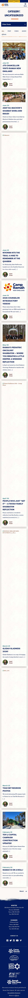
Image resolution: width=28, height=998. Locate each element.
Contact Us (14, 936)
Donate (11, 1)
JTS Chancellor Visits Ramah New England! (12, 68)
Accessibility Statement (14, 993)
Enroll (17, 1)
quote (4, 34)
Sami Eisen (11, 84)
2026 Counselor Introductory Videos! (11, 301)
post (9, 31)
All (3, 31)
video (16, 31)
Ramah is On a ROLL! (13, 870)
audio (24, 31)
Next (22, 891)
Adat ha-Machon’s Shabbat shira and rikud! (12, 111)
